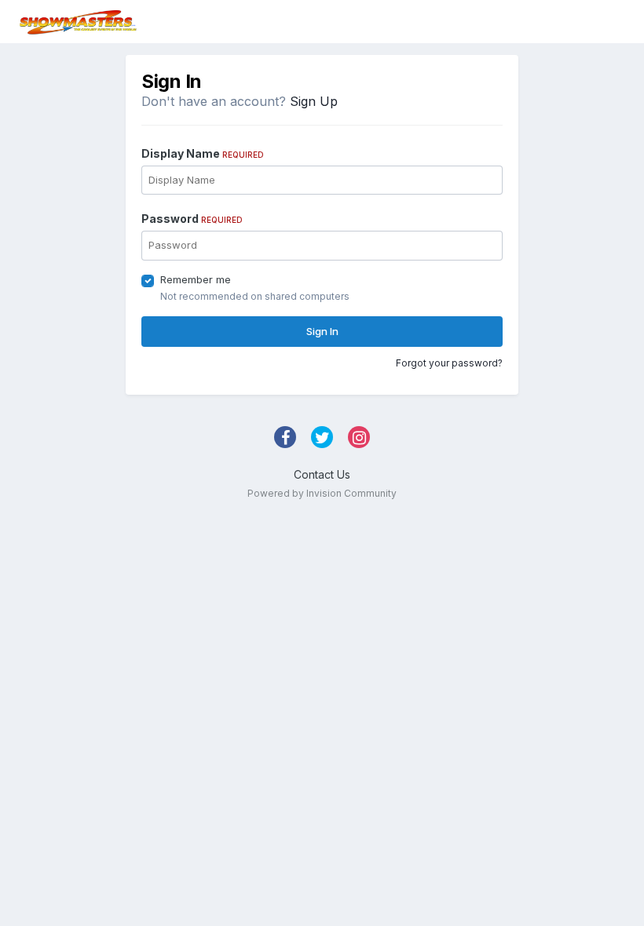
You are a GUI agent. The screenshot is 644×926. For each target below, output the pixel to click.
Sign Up (314, 101)
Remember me (195, 279)
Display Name (202, 153)
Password (192, 218)
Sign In (322, 331)
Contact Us (322, 474)
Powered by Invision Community (322, 493)
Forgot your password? (449, 363)
